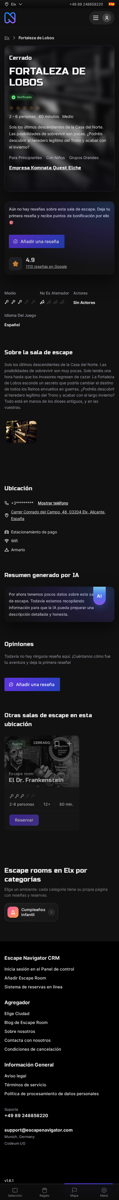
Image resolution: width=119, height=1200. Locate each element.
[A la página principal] (9, 17)
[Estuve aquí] (69, 743)
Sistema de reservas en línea (33, 986)
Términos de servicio (25, 1084)
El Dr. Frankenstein (36, 780)
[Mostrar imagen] (21, 432)
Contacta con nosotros (27, 1040)
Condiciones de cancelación (32, 1049)
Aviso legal (15, 1075)
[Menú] (102, 17)
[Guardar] (57, 743)
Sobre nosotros (19, 1031)
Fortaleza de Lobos (36, 37)
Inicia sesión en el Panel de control (39, 969)
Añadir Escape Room (25, 978)
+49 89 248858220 (86, 4)
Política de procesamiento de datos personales (51, 1093)
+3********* (22, 503)
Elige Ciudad (16, 1013)
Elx (7, 37)
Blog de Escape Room (26, 1022)
